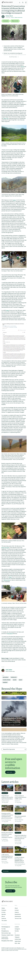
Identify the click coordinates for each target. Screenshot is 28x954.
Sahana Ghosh (9, 16)
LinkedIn (17, 926)
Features (3, 918)
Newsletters (18, 914)
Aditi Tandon (9, 669)
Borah (22, 66)
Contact (17, 910)
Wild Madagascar (5, 926)
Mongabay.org (5, 931)
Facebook (17, 935)
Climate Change (6, 679)
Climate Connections (18, 17)
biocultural (10, 633)
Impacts (17, 912)
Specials (3, 914)
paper (14, 200)
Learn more (9, 772)
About (16, 908)
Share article (15, 21)
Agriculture (5, 677)
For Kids (3, 929)
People (14, 679)
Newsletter (9, 891)
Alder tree (5, 118)
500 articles (7, 580)
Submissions (18, 916)
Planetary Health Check (7, 935)
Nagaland (5, 682)
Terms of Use (18, 918)
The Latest (4, 920)
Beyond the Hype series (9, 749)
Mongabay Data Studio (7, 940)
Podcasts (3, 910)
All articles (5, 871)
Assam (12, 17)
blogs (10, 577)
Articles (3, 912)
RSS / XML (17, 943)
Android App (18, 939)
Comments (5, 21)
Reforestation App (6, 933)
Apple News (18, 941)
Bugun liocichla (5, 547)
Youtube (17, 931)
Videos (3, 908)
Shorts (3, 916)
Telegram (17, 937)
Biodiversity (14, 677)
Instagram (17, 929)
